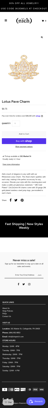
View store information (11, 164)
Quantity (6, 123)
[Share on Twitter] (15, 200)
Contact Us (6, 316)
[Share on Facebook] (11, 200)
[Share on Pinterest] (22, 200)
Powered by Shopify (26, 403)
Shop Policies (7, 311)
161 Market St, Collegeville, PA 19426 (25, 329)
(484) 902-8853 (14, 333)
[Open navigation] (6, 21)
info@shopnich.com (16, 337)
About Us (6, 308)
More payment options (24, 147)
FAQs (4, 314)
